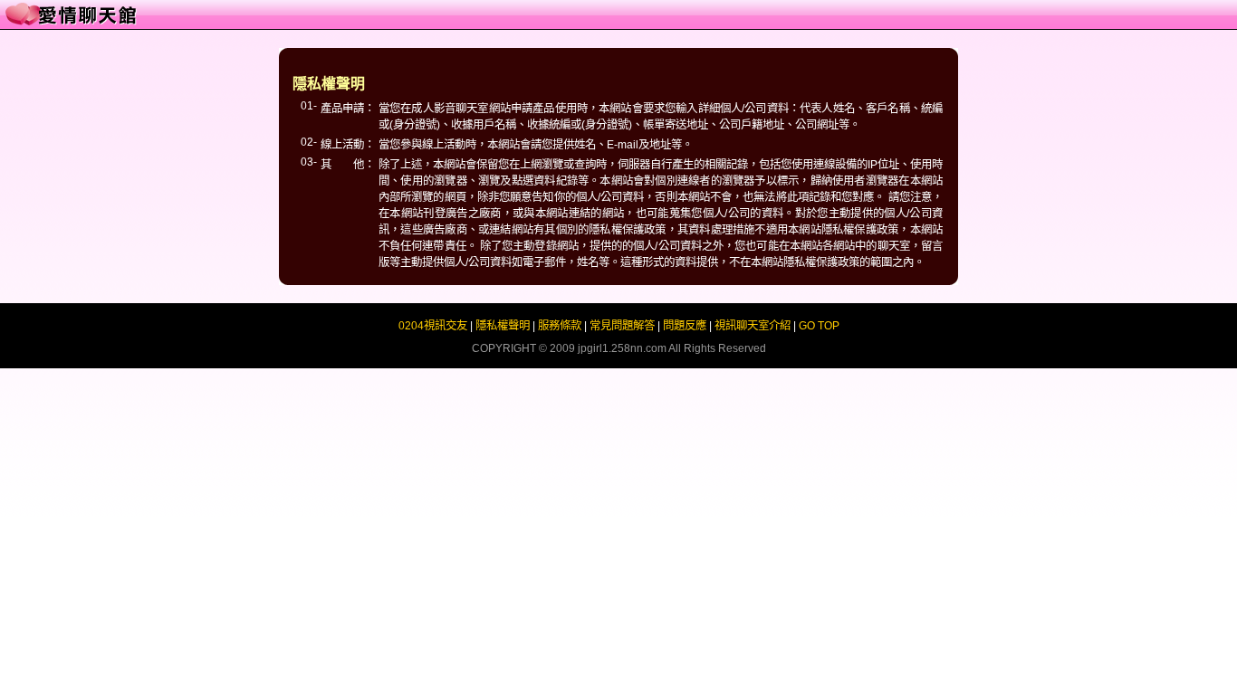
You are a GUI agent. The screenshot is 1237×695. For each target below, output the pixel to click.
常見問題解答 (622, 325)
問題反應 (684, 325)
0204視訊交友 (432, 325)
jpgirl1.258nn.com (622, 348)
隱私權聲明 (502, 325)
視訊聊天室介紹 (752, 325)
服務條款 (559, 325)
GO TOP (819, 325)
